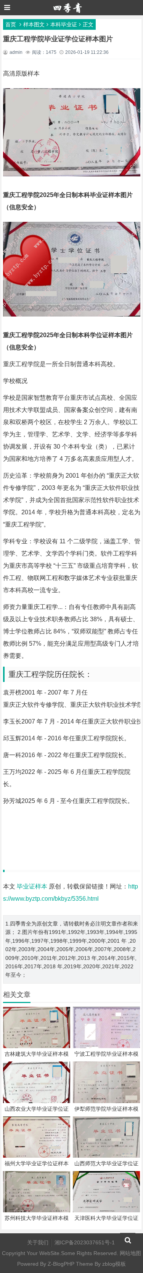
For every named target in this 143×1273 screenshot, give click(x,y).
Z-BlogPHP (61, 1264)
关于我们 (37, 1242)
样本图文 (34, 24)
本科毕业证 (63, 24)
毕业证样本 (32, 886)
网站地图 (130, 1253)
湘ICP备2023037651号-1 (85, 1242)
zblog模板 (114, 1264)
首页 (10, 24)
